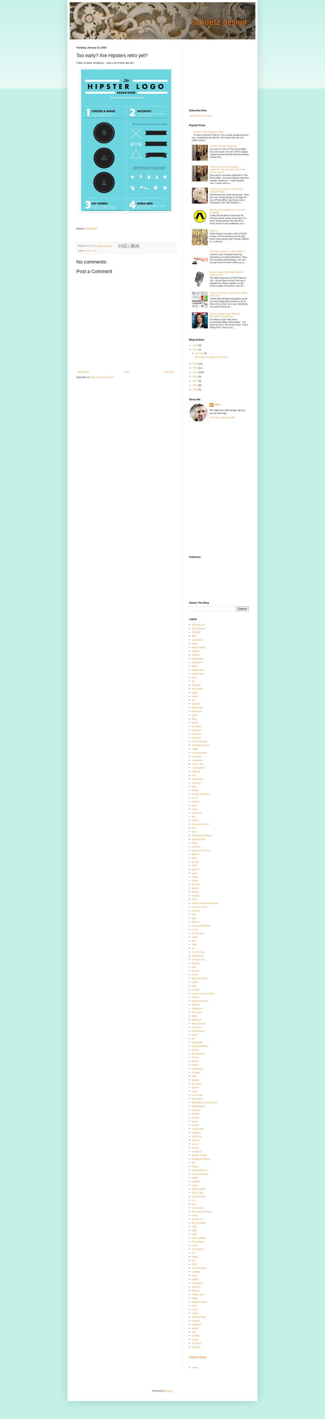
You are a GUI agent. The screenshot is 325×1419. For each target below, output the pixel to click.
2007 (196, 381)
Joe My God (198, 952)
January (199, 353)
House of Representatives (205, 903)
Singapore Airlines (201, 1159)
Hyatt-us (214, 230)
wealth (195, 1328)
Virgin (195, 1298)
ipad (194, 918)
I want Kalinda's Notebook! (223, 146)
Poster (195, 1065)
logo (95, 251)
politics (195, 1061)
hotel (194, 899)
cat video (196, 737)
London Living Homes (203, 993)
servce (195, 1144)
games (195, 854)
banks (195, 696)
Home (127, 372)
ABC (194, 636)
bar (193, 700)
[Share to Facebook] (133, 246)
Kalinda (196, 963)
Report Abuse (197, 1357)
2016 (196, 345)
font (194, 828)
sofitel (195, 1177)
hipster (88, 251)
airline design (198, 647)
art (193, 681)
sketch (195, 1166)
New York (196, 1020)
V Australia (197, 1283)
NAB (194, 1016)
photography (198, 1053)
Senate (195, 1140)
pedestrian (197, 1042)
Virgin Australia (199, 1302)
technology (197, 1208)
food (194, 831)
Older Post (169, 372)
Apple (195, 666)
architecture (198, 673)
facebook (196, 813)
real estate (197, 1095)
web (194, 1332)
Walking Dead (199, 1317)
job (193, 948)
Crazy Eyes (197, 779)
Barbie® (196, 704)
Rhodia (195, 1114)
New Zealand (198, 1023)
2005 (196, 389)
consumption (198, 767)
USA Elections (199, 1268)
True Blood (197, 1249)
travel (194, 1245)
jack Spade (197, 933)
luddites (196, 1004)
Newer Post (83, 372)
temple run (197, 1219)
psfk (194, 1076)
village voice (198, 1294)
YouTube (196, 1343)
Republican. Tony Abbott (204, 1102)
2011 (196, 372)
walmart (196, 1320)
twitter (195, 1256)
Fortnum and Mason (202, 835)
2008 (196, 376)
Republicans (198, 1106)
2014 (196, 363)
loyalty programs (200, 1001)
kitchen (195, 971)
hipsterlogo (91, 228)
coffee (195, 749)
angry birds (197, 658)
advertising (197, 640)
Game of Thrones (201, 850)
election (196, 801)
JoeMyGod (197, 956)
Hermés (196, 884)
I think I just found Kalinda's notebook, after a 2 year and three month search (227, 169)
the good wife (199, 1223)
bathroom (197, 711)
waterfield (197, 1324)
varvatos (196, 1287)
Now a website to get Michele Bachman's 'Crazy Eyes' (225, 315)
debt (194, 786)
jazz (194, 941)
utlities (195, 1279)
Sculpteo (196, 1132)
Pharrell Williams (200, 1046)
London (196, 989)
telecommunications (202, 1211)
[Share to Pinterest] (137, 246)
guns (194, 873)
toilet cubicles (199, 1238)
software (196, 1181)
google (195, 862)
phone (195, 1050)
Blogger (168, 1391)
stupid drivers (198, 1196)
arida (194, 677)
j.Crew (195, 929)
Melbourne (197, 1008)
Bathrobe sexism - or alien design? (227, 251)
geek (194, 858)
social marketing (200, 1174)
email (194, 805)
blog (194, 719)
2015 (196, 349)
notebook (197, 1027)
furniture (196, 846)
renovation (197, 1098)
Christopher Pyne (201, 745)
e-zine (195, 798)
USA (194, 1264)
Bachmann (197, 688)
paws (194, 1035)
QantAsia (196, 1083)
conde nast (197, 764)
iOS (194, 914)
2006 (196, 385)
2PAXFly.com (198, 625)
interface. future (200, 907)
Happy (195, 877)
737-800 (196, 632)
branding (196, 726)
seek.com (197, 1136)
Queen (195, 1087)
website (196, 1335)
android (196, 655)
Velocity (196, 1290)
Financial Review (200, 824)
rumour (195, 1117)
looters (195, 997)
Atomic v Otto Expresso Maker (209, 132)
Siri (193, 1162)
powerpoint (197, 1068)
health (195, 880)
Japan (195, 937)
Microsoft (196, 1012)
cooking (196, 771)
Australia (196, 685)
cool (194, 775)
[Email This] (120, 246)
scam (194, 1121)
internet (196, 910)
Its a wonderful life (201, 925)
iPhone (195, 922)
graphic (195, 869)
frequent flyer (198, 839)
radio (194, 1091)
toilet (194, 1234)
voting (195, 1313)
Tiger (194, 1230)
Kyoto (195, 974)
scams (195, 1125)
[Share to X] (129, 246)
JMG (194, 944)
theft (194, 1226)
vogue (195, 1309)
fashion (195, 820)
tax (193, 1200)
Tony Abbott (198, 1241)
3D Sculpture (198, 628)
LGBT (195, 982)
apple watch (198, 670)
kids (194, 967)
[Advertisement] (222, 74)
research (196, 1110)
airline (195, 643)
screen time (198, 1129)
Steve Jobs (197, 1193)
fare (194, 816)
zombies (196, 1347)
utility (194, 1275)
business (196, 734)
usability (196, 1272)
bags (194, 692)
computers (197, 760)
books (195, 722)
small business (199, 1170)
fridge (195, 843)
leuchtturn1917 (199, 978)
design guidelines (201, 794)
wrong (195, 1339)
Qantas (195, 1080)
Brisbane (196, 730)
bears (195, 715)
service (195, 1147)
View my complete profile (222, 417)
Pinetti (195, 1057)
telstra (195, 1215)
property (196, 1072)
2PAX (217, 404)
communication (199, 752)
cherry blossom (199, 741)
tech (194, 1204)
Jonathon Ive (198, 959)
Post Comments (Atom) (102, 377)
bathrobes (197, 707)
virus (194, 1305)
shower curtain (199, 1155)
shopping (196, 1151)
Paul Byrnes (198, 1031)
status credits (198, 1189)
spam (194, 1185)
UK (193, 1260)
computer (196, 756)
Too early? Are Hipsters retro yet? (211, 357)
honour (195, 895)
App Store (197, 662)
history (195, 892)
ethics (195, 809)
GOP (194, 865)
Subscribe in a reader (201, 115)
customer (196, 783)
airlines (195, 651)
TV (193, 1253)
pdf (193, 1038)
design (195, 790)
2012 (196, 368)
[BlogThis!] (124, 246)
